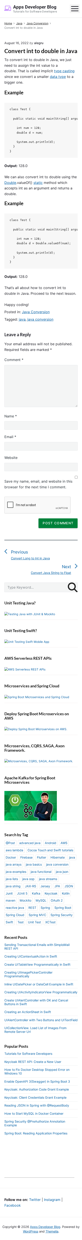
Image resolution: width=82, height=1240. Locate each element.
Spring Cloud (15, 915)
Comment (13, 360)
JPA (57, 886)
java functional (41, 871)
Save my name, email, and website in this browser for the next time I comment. (38, 484)
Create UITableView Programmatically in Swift (37, 964)
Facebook (12, 1205)
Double (10, 182)
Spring (45, 907)
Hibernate (58, 857)
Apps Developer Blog (45, 1227)
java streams (48, 879)
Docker (11, 857)
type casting (64, 71)
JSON (69, 886)
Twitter (35, 1199)
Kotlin (66, 893)
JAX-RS (30, 886)
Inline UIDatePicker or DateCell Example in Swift (38, 984)
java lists (12, 879)
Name (10, 416)
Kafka (36, 893)
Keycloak (51, 893)
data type (58, 76)
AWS (64, 843)
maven (10, 900)
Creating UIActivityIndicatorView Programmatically (40, 992)
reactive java (15, 907)
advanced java (29, 843)
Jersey (45, 886)
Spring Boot (62, 907)
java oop (28, 879)
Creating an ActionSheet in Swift (27, 1012)
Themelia (51, 1231)
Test (20, 922)
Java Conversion (36, 312)
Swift (9, 922)
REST (32, 907)
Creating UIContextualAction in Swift (30, 956)
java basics (34, 864)
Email (10, 437)
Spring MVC (37, 915)
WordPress (30, 1231)
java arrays (13, 864)
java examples (16, 871)
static (38, 182)
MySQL (41, 900)
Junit (9, 893)
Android (50, 843)
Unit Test (34, 922)
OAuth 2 (57, 900)
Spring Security (62, 915)
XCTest (50, 922)
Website (10, 457)
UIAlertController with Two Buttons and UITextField (41, 1020)
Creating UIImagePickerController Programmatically (28, 974)
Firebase (26, 857)
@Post (10, 843)
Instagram (52, 1199)
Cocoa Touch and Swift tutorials (50, 850)
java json (62, 871)
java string (13, 886)
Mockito (25, 900)
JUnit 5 (22, 893)
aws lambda (14, 850)
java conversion (40, 319)
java (22, 319)
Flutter (41, 857)
